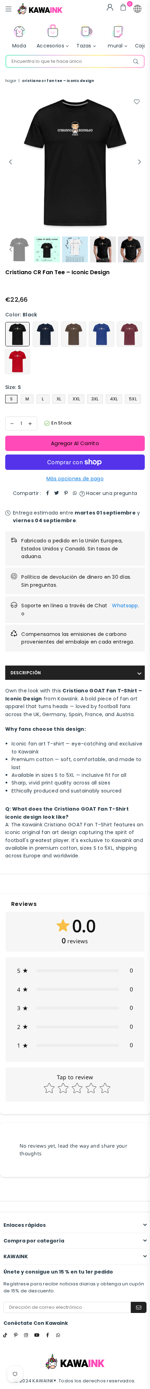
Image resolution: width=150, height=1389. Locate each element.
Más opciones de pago (75, 478)
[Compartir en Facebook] (47, 493)
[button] (137, 8)
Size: (13, 387)
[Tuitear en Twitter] (56, 493)
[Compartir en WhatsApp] (75, 493)
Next (139, 162)
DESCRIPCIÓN (25, 673)
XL (59, 399)
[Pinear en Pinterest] (65, 493)
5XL (133, 399)
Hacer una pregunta (111, 493)
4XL (114, 399)
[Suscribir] (139, 1307)
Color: (21, 314)
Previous (10, 162)
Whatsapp (125, 605)
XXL (76, 399)
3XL (95, 399)
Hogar (10, 80)
